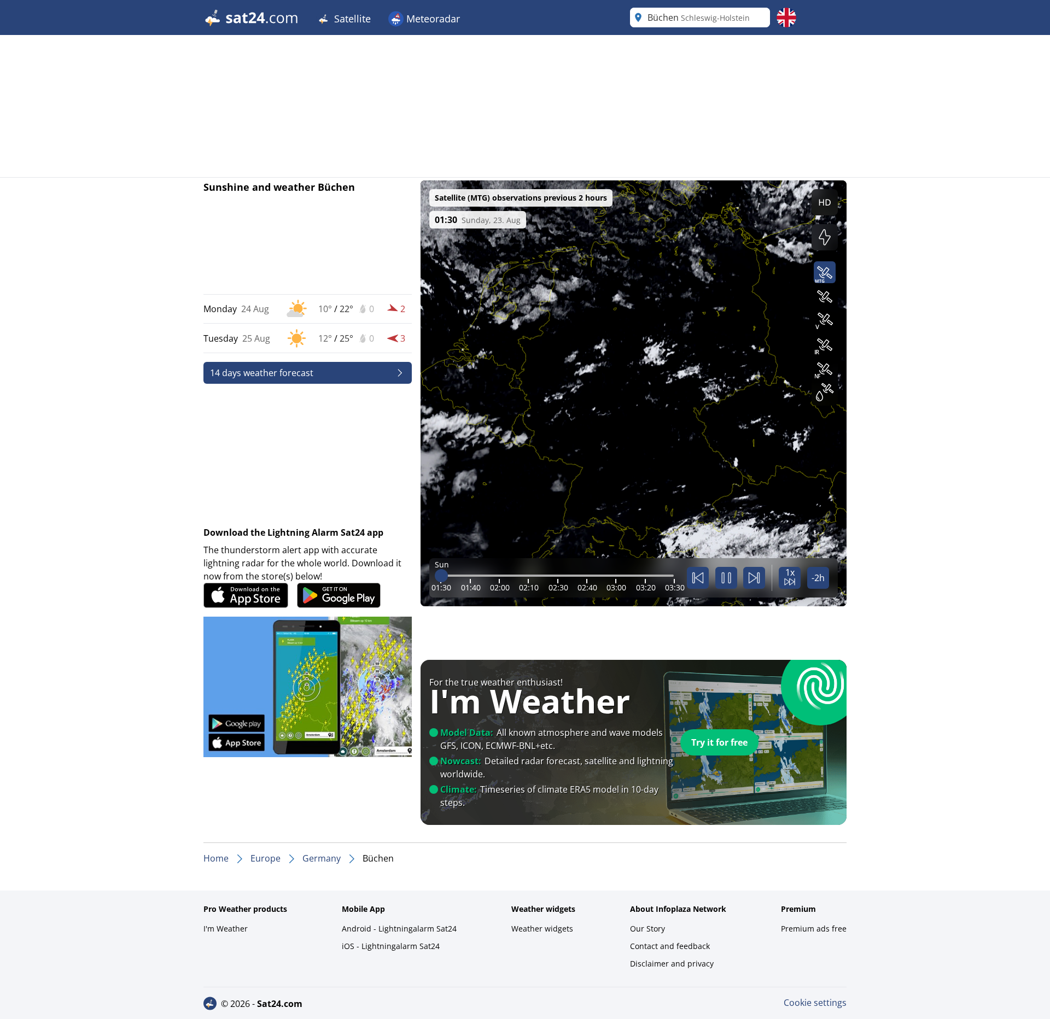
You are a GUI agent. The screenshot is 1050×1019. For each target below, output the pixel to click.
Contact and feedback (670, 946)
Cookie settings (815, 1003)
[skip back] (698, 578)
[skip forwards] (754, 578)
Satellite (351, 18)
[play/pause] (726, 578)
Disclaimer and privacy (672, 963)
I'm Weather (225, 928)
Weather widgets (542, 928)
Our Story (647, 928)
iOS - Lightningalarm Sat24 (391, 946)
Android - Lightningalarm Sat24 (399, 928)
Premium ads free (814, 928)
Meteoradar (432, 18)
